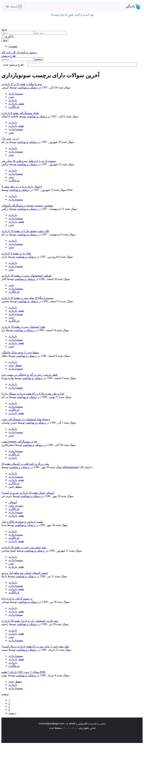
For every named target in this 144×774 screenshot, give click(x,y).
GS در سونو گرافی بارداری (16, 598)
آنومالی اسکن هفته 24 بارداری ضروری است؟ (27, 492)
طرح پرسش (8, 55)
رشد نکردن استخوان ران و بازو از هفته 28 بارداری (30, 620)
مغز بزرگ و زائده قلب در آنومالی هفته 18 (25, 463)
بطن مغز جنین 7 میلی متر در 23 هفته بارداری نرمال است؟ (35, 646)
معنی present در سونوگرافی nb (19, 441)
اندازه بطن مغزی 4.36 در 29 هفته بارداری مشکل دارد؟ (32, 393)
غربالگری (13, 106)
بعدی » (12, 713)
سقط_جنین (15, 365)
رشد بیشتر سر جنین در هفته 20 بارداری (24, 547)
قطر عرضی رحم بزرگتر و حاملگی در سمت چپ (29, 374)
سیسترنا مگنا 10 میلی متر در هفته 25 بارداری (27, 297)
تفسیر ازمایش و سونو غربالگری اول (22, 521)
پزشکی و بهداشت (27, 87)
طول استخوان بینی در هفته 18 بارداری (23, 326)
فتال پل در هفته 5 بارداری (16, 253)
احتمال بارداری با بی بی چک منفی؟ (21, 186)
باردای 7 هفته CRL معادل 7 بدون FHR (23, 672)
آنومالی (12, 502)
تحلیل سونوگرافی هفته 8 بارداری (20, 113)
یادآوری (9, 36)
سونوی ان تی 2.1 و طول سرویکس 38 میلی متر (28, 160)
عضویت (13, 46)
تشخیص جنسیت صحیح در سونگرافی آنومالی (27, 205)
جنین (11, 96)
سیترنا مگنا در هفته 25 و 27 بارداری (21, 84)
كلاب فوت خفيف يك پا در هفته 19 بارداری (25, 231)
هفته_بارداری (16, 103)
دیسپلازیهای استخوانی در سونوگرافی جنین (25, 419)
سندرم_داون (15, 505)
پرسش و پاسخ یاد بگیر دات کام (19, 52)
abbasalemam (70, 467)
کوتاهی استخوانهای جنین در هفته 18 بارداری (26, 275)
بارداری (12, 100)
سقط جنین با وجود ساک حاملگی (20, 352)
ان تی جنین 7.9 (9, 138)
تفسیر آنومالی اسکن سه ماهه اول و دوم (24, 572)
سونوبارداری (15, 93)
